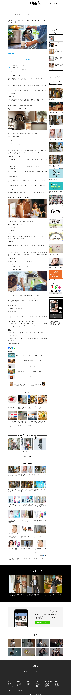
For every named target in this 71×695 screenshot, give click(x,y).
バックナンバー (56, 317)
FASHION (9, 7)
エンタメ (52, 76)
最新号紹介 (56, 684)
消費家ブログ (11, 559)
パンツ (9, 684)
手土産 (37, 686)
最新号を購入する (55, 314)
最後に (12, 71)
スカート (9, 685)
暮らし (15, 14)
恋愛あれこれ (47, 683)
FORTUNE (37, 7)
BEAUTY (18, 7)
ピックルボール (38, 684)
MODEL (44, 7)
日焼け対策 (28, 683)
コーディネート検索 (27, 456)
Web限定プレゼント (57, 686)
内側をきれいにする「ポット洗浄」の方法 (18, 63)
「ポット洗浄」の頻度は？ (15, 67)
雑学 (17, 14)
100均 (22, 558)
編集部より (56, 683)
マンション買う (16, 559)
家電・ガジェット (31, 558)
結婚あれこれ (47, 685)
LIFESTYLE (23, 7)
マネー (18, 685)
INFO (41, 7)
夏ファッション (10, 683)
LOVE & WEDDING (30, 7)
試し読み (59, 316)
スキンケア (28, 684)
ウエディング (47, 684)
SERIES (56, 7)
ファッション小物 (10, 686)
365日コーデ (9, 690)
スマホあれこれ (19, 686)
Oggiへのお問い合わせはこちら (55, 329)
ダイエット (28, 690)
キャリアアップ (19, 683)
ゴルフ (37, 683)
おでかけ (60, 76)
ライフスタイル (12, 14)
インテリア (37, 558)
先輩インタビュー (19, 684)
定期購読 (52, 316)
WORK (14, 7)
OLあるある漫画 (19, 690)
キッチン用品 (42, 558)
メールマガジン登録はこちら (56, 293)
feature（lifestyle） (56, 77)
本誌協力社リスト (57, 685)
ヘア (27, 686)
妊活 (46, 686)
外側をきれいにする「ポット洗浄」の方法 (18, 65)
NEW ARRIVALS (50, 7)
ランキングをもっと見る (27, 451)
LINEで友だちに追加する (42, 622)
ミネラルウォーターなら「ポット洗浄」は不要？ (19, 69)
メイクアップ (28, 685)
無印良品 (18, 558)
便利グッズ (13, 558)
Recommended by (40, 555)
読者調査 (26, 558)
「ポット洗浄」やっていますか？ (16, 61)
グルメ (56, 76)
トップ (9, 14)
